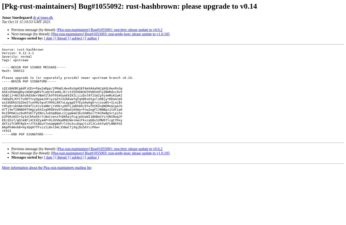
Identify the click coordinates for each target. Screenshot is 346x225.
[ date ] (49, 38)
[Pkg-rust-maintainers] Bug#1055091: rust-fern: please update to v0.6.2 (109, 30)
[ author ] (92, 38)
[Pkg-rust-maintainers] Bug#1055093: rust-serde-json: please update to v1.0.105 (110, 34)
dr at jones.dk (43, 18)
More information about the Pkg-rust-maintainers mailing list (46, 168)
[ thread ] (62, 38)
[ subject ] (77, 38)
